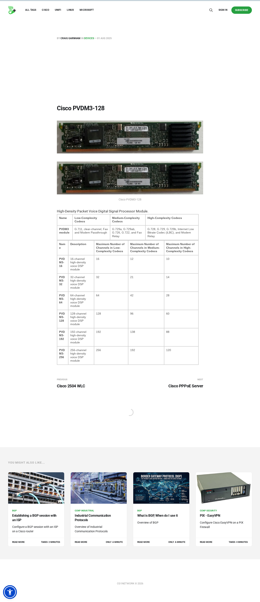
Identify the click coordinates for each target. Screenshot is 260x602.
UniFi (58, 10)
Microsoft (87, 10)
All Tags (30, 10)
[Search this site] (211, 10)
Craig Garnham (70, 38)
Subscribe (241, 10)
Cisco (45, 10)
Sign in (223, 10)
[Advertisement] (130, 73)
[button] (10, 592)
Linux (70, 10)
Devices (89, 38)
